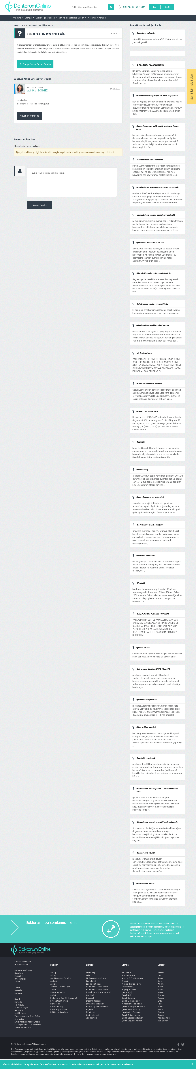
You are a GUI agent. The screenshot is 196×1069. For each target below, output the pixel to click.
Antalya (161, 984)
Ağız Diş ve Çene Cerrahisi (60, 978)
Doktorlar (18, 993)
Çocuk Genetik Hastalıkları (132, 1018)
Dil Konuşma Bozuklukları (96, 978)
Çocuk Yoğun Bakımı (58, 1009)
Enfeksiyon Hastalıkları (95, 1004)
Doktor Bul (19, 976)
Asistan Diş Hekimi (57, 992)
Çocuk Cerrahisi (128, 998)
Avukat (53, 995)
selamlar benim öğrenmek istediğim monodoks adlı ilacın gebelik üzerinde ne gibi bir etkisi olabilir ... (157, 653)
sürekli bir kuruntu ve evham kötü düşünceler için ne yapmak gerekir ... (157, 39)
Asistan (53, 989)
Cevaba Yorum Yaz (29, 116)
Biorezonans (55, 1004)
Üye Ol (167, 7)
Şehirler (161, 964)
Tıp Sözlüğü (19, 1005)
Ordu (160, 1001)
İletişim (17, 981)
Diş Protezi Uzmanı (93, 984)
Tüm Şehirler (163, 1021)
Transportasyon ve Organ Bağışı (27, 1016)
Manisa (161, 1006)
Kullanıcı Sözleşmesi (23, 961)
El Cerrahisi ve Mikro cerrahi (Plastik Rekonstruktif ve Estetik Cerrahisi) (98, 992)
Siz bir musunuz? (134, 7)
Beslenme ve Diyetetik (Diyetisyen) (63, 998)
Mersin (160, 992)
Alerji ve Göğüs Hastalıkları (132, 978)
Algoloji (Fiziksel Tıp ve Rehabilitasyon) (131, 985)
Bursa (160, 981)
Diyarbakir (162, 995)
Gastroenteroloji (92, 1015)
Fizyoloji (89, 1009)
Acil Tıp (53, 972)
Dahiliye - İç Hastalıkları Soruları (41, 25)
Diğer (88, 975)
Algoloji (125, 981)
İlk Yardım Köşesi (21, 1007)
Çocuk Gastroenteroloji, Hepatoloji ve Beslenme (131, 1010)
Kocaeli (161, 998)
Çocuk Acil (126, 995)
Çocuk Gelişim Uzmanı (131, 1015)
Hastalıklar (19, 973)
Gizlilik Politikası (21, 964)
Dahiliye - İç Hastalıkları (59, 1012)
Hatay (160, 1004)
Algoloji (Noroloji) (129, 989)
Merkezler (18, 1002)
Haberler (18, 999)
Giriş (154, 7)
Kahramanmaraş (164, 1018)
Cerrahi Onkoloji (56, 1006)
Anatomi (53, 981)
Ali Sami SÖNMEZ (37, 90)
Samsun (161, 1012)
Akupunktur (126, 972)
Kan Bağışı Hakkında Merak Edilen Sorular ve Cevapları (28, 1026)
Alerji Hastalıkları (128, 975)
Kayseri (161, 1009)
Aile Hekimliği (91, 1018)
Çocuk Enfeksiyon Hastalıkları (133, 1006)
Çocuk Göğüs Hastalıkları (132, 1021)
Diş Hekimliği (91, 981)
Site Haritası (19, 1019)
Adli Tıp (53, 975)
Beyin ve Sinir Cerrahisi (59, 1001)
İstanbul (161, 972)
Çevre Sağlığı (127, 992)
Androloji (54, 984)
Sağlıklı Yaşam (20, 1013)
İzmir (160, 975)
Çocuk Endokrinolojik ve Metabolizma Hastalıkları (132, 1002)
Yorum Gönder (40, 205)
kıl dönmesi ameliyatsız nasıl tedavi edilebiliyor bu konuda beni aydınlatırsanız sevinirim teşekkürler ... (156, 310)
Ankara (160, 978)
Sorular (17, 987)
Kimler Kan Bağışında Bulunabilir (27, 1022)
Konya (160, 989)
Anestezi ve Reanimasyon (60, 986)
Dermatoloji (90, 972)
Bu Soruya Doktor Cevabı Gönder (35, 64)
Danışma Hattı (19, 25)
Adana (160, 986)
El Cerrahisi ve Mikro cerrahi (97, 986)
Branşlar (54, 964)
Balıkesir (161, 1015)
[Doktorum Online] (28, 5)
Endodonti (90, 998)
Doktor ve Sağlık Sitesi (23, 970)
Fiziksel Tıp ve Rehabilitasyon (97, 1006)
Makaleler (18, 990)
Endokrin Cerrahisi (93, 1001)
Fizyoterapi (90, 1012)
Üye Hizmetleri (20, 979)
